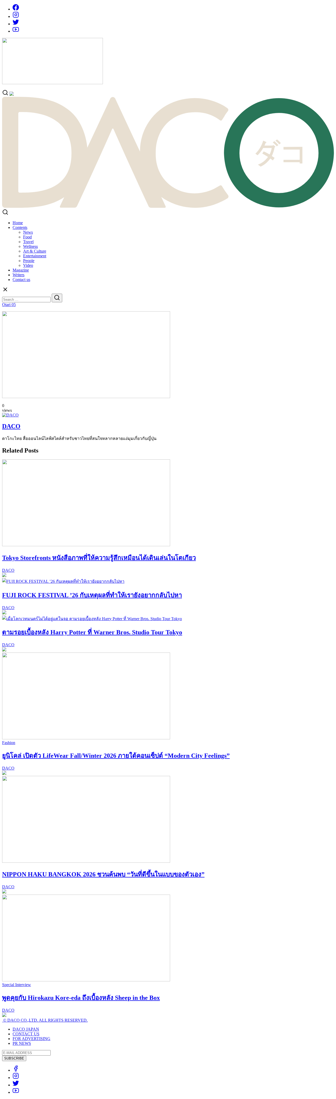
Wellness (30, 246)
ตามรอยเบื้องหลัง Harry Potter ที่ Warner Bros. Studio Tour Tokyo (92, 632)
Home (18, 222)
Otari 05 (9, 304)
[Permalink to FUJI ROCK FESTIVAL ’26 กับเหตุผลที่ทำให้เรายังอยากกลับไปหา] (63, 581)
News (28, 232)
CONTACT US (26, 1034)
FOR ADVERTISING (31, 1038)
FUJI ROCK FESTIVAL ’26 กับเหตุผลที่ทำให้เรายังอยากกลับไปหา (92, 595)
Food (27, 237)
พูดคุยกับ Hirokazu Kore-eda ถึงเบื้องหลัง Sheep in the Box (81, 997)
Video (28, 265)
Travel (28, 241)
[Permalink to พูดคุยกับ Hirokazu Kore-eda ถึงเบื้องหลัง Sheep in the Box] (86, 980)
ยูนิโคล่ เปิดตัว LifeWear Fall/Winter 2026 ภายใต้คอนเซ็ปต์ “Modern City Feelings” (116, 755)
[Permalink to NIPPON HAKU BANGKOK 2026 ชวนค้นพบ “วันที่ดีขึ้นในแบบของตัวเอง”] (86, 861)
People (28, 260)
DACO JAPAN (26, 1029)
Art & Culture (34, 251)
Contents (20, 227)
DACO (11, 426)
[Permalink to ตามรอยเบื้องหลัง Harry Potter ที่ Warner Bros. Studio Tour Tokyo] (92, 618)
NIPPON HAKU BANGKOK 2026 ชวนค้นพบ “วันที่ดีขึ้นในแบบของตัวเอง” (103, 874)
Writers (18, 275)
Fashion (8, 742)
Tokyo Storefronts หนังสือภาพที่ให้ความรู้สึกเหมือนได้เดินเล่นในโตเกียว (99, 557)
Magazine (21, 270)
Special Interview (16, 984)
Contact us (21, 279)
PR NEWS (22, 1043)
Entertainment (34, 256)
